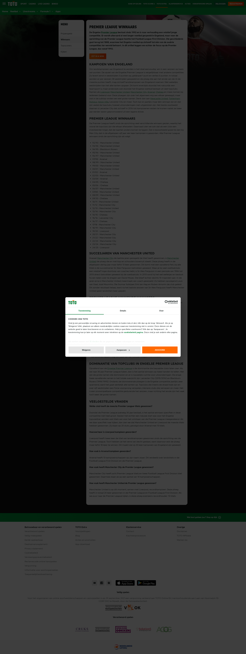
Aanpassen (122, 350)
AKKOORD (160, 350)
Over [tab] (161, 310)
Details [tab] (123, 310)
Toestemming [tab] (84, 310)
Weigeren (86, 350)
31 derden (94, 341)
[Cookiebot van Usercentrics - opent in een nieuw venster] (166, 302)
